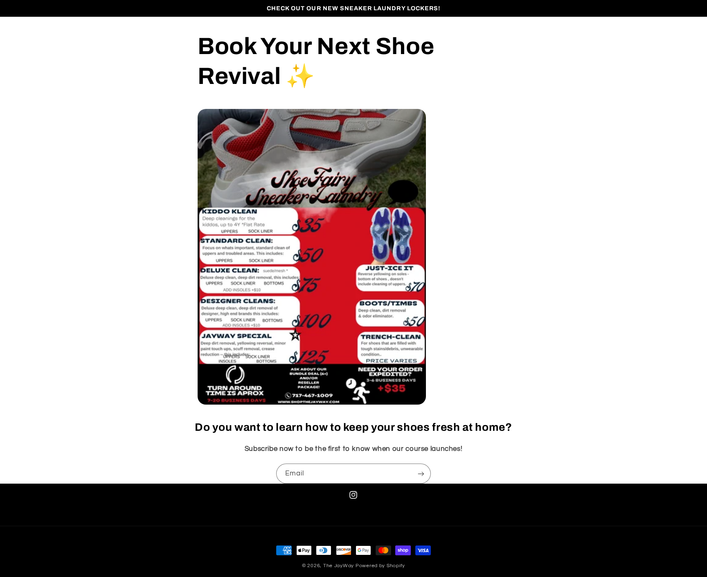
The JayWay (338, 565)
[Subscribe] (421, 474)
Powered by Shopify (380, 565)
